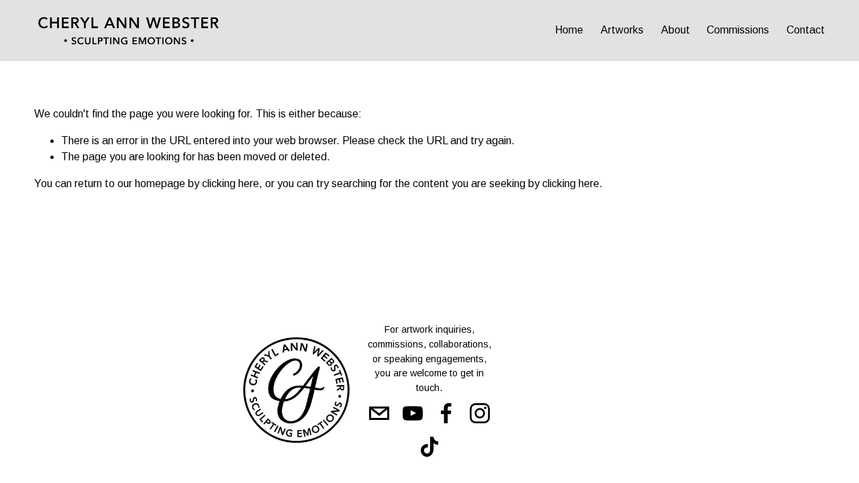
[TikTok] (429, 447)
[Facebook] (446, 413)
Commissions (738, 30)
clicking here (230, 183)
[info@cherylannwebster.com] (379, 413)
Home (569, 30)
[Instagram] (480, 413)
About (675, 30)
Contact (806, 30)
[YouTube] (412, 413)
